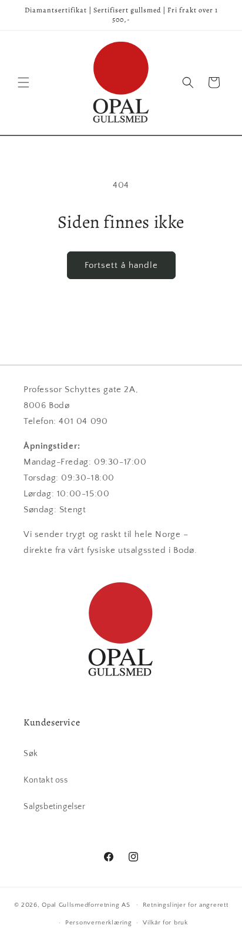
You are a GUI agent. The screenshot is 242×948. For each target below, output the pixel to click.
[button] (23, 82)
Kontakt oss (45, 780)
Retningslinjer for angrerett (185, 905)
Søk (30, 753)
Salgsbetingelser (54, 806)
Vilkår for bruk (165, 922)
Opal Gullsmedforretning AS (86, 904)
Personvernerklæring (98, 922)
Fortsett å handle (121, 265)
